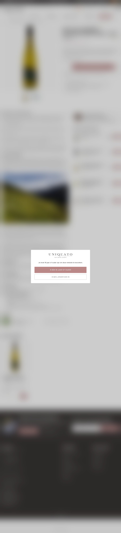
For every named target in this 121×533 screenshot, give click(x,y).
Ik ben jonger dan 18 (60, 277)
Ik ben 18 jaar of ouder (60, 270)
